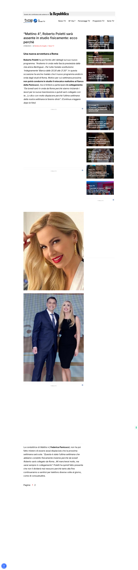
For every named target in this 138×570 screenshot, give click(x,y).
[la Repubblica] (59, 14)
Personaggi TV (84, 21)
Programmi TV (98, 21)
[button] (4, 566)
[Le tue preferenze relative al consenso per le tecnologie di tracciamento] (136, 427)
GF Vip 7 (71, 21)
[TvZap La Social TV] (34, 21)
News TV (62, 21)
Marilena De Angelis (40, 46)
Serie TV (110, 21)
